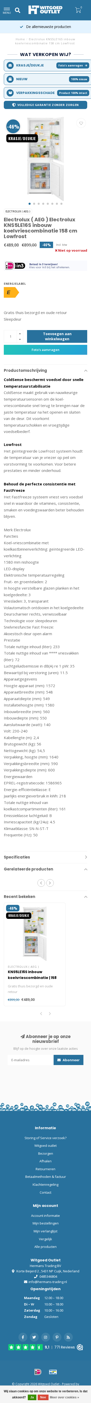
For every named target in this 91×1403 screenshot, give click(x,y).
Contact (45, 1192)
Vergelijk (45, 1239)
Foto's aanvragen (70, 65)
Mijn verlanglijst (45, 1231)
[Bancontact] (53, 1372)
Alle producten (45, 1246)
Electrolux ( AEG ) (18, 211)
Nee (43, 1397)
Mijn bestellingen (46, 1223)
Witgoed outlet (45, 1145)
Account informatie (45, 1215)
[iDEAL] (38, 1372)
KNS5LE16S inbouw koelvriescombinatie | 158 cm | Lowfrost (32, 977)
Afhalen (45, 1161)
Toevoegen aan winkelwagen (57, 336)
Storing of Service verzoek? (45, 1138)
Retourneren (45, 1169)
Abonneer (71, 1060)
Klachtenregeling (45, 1184)
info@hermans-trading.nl (48, 1281)
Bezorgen (45, 1153)
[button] (30, 204)
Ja (32, 1397)
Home (20, 39)
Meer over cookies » (64, 1397)
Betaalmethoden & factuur (45, 1176)
